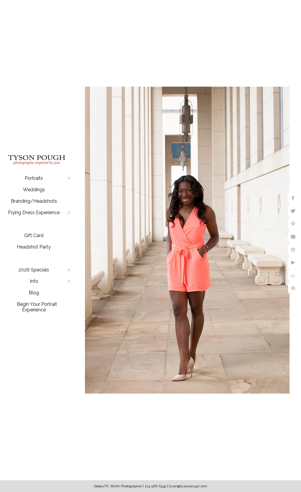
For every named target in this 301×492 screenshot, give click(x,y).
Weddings (34, 189)
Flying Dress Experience (34, 212)
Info (34, 281)
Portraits (34, 178)
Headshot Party (34, 247)
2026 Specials (34, 270)
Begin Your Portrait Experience (37, 307)
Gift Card (34, 235)
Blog (34, 292)
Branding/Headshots (34, 201)
